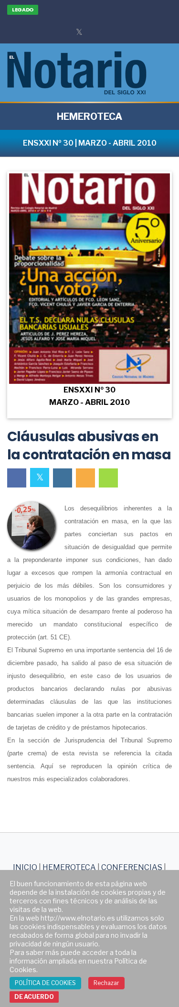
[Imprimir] (108, 478)
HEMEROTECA (89, 116)
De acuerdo (34, 996)
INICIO (25, 867)
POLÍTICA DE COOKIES (45, 982)
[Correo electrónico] (85, 478)
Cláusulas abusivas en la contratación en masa (89, 445)
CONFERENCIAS (132, 867)
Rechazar (106, 982)
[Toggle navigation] (164, 73)
